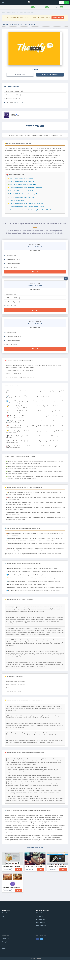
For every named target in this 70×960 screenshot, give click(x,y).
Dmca (3, 948)
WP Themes (18, 7)
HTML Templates (57, 7)
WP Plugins (10, 7)
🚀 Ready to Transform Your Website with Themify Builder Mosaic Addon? (29, 209)
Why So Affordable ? (50, 74)
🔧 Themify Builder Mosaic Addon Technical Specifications (24, 194)
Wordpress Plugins (6, 12)
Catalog (38, 928)
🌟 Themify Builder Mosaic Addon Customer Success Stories (25, 203)
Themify (13, 12)
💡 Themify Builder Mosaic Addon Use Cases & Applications (25, 187)
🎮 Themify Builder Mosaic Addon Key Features (21, 181)
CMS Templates (42, 7)
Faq (3, 916)
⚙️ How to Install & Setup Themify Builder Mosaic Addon (24, 190)
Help (3, 945)
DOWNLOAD (8, 869)
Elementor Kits (28, 7)
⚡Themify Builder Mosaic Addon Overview (20, 178)
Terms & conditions (7, 913)
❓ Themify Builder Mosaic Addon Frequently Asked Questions (26, 206)
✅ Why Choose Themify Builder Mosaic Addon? (22, 184)
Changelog (5, 942)
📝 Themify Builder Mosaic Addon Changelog (21, 197)
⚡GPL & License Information (16, 200)
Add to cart (20, 75)
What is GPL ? (6, 938)
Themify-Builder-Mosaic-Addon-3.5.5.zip (25, 12)
